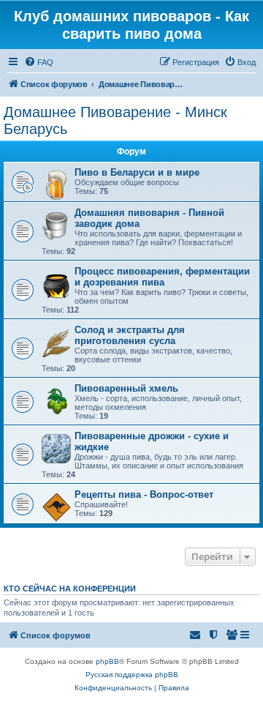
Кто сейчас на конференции (70, 588)
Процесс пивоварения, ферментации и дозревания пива (162, 277)
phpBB (107, 661)
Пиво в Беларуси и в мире (137, 172)
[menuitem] (38, 62)
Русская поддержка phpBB (131, 675)
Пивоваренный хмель (126, 388)
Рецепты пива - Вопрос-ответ (144, 494)
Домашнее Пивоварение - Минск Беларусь (115, 120)
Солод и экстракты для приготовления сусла (130, 335)
